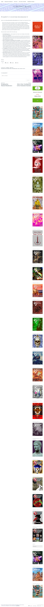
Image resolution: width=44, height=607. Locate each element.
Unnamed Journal (30, 1)
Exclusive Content (22, 1)
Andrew (8, 67)
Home (2, 1)
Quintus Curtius (22, 68)
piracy (19, 68)
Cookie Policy (17, 605)
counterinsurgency (15, 68)
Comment (28, 80)
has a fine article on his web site (12, 20)
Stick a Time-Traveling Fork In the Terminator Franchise (24, 84)
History (12, 67)
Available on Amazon (9, 1)
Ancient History (4, 68)
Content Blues (22, 6)
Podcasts (15, 1)
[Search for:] (38, 546)
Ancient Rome (9, 68)
